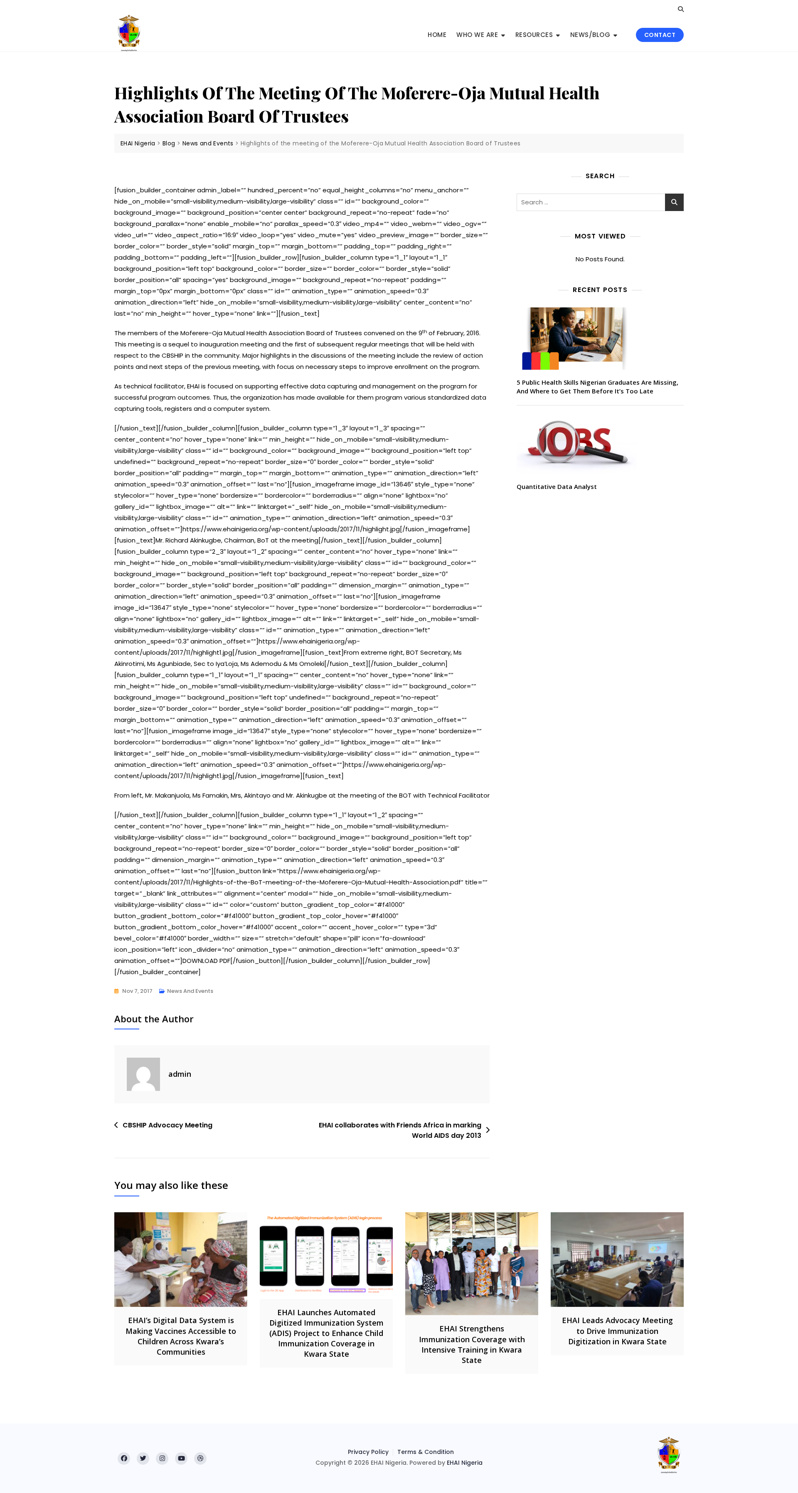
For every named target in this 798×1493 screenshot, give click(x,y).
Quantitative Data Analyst (557, 486)
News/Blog (590, 34)
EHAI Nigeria (465, 1463)
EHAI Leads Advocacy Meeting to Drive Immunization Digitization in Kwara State (617, 1330)
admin (179, 1074)
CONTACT (660, 35)
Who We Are (477, 34)
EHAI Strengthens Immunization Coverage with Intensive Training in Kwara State (472, 1344)
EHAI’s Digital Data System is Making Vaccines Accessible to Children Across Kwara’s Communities (181, 1336)
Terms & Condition (425, 1452)
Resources (534, 34)
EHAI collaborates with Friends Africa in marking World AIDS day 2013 (400, 1130)
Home (437, 34)
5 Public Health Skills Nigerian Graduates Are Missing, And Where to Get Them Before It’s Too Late (597, 386)
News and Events (190, 991)
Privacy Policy (368, 1452)
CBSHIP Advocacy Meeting (167, 1125)
